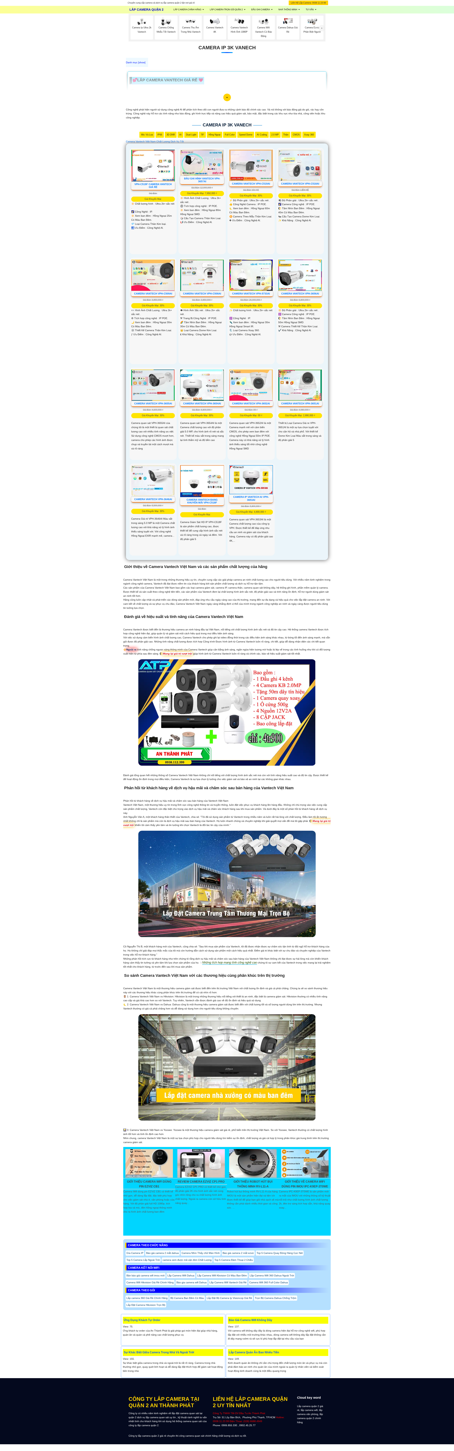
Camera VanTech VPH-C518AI (300, 183)
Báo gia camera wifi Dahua (191, 1282)
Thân (285, 134)
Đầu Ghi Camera (260, 9)
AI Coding (262, 134)
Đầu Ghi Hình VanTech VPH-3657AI (202, 180)
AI (180, 134)
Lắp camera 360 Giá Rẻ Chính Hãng (147, 1298)
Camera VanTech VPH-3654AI (202, 403)
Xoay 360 (309, 134)
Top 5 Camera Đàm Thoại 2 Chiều (233, 1259)
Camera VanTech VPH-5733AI (251, 293)
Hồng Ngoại (214, 134)
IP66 (159, 134)
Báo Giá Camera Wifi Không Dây (250, 1320)
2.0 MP (275, 134)
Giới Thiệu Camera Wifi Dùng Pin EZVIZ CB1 (149, 1184)
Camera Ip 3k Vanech (227, 47)
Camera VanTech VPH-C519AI (251, 183)
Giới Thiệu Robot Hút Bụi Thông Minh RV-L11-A (253, 1184)
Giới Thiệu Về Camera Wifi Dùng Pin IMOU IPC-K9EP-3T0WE (305, 1184)
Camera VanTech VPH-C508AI (202, 293)
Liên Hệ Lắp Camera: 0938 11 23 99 (308, 3)
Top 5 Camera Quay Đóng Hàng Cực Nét (280, 1253)
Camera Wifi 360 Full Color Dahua (268, 1282)
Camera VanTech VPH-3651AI (300, 403)
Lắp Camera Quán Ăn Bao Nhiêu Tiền (254, 1352)
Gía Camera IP (134, 1253)
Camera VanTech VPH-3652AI (251, 403)
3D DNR (171, 134)
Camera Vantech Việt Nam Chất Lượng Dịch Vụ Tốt (155, 141)
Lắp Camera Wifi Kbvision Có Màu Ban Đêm (222, 1275)
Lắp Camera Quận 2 (146, 9)
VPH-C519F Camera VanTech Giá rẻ (153, 186)
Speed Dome (245, 134)
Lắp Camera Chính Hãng (187, 9)
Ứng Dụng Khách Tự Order (142, 1320)
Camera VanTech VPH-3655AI (153, 403)
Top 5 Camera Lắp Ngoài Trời (143, 1259)
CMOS (296, 134)
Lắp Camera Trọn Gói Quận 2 (226, 9)
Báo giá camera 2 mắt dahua (162, 1253)
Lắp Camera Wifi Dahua (180, 1275)
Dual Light (191, 134)
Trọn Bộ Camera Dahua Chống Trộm (275, 1298)
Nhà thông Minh (287, 9)
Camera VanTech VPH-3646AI (153, 499)
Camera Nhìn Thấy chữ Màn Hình (201, 1253)
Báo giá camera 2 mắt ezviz (238, 1253)
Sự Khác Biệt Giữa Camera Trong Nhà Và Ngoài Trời (159, 1352)
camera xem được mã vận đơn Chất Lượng (187, 1259)
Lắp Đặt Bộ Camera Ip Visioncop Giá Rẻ (229, 1298)
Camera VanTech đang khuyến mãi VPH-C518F (202, 501)
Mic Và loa (147, 134)
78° (202, 134)
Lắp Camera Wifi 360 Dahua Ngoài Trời (272, 1275)
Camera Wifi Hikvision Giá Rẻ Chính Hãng (150, 1282)
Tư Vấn (310, 9)
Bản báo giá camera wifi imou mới (145, 1275)
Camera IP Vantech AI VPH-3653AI (251, 498)
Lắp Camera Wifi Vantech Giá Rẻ (228, 1282)
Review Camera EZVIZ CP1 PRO (201, 1181)
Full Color (230, 134)
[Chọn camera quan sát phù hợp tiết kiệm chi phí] (322, 28)
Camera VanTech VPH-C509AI (153, 293)
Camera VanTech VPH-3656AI (300, 293)
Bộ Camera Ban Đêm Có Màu (187, 1298)
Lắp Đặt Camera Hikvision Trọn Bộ (145, 1305)
